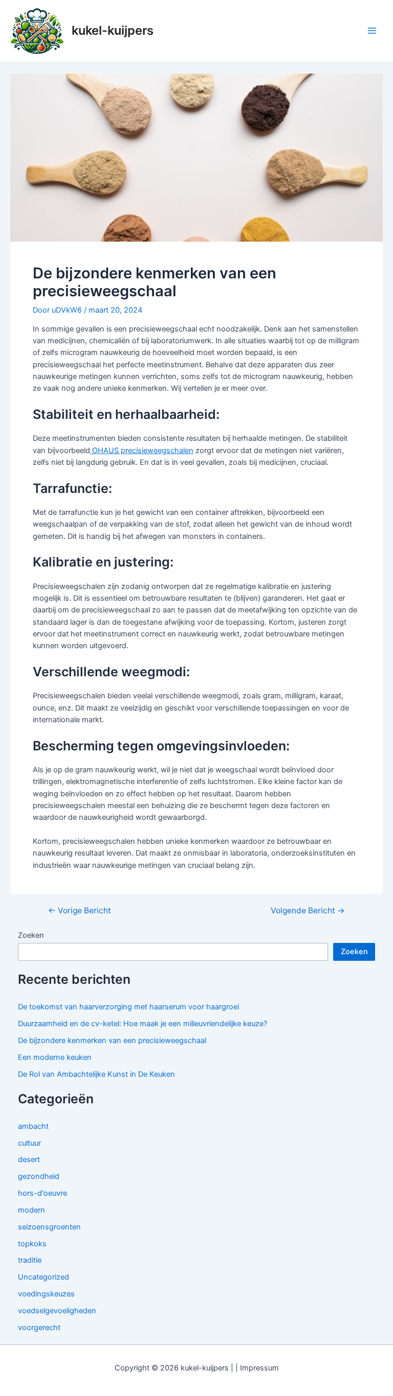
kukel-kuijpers (113, 30)
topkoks (32, 1243)
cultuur (29, 1143)
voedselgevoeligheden (57, 1310)
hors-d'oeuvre (42, 1193)
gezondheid (38, 1176)
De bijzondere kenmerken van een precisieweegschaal (112, 1040)
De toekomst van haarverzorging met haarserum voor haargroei (128, 1006)
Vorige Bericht (79, 911)
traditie (29, 1260)
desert (29, 1159)
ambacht (33, 1126)
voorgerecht (39, 1327)
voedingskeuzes (46, 1293)
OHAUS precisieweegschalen (141, 450)
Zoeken (31, 935)
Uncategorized (43, 1277)
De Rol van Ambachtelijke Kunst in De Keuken (96, 1074)
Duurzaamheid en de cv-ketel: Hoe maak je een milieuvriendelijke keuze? (142, 1023)
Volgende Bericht (308, 911)
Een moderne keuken (55, 1057)
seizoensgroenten (49, 1227)
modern (31, 1210)
